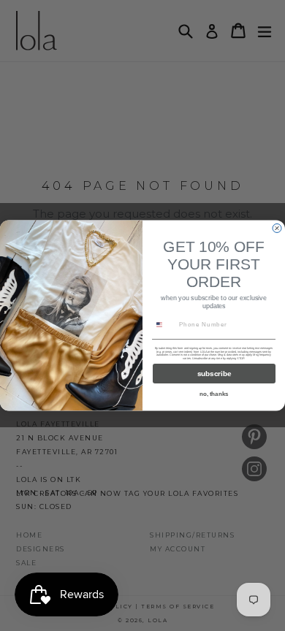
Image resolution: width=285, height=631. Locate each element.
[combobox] (164, 325)
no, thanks (214, 394)
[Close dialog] (277, 228)
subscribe (214, 374)
